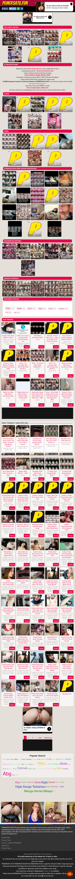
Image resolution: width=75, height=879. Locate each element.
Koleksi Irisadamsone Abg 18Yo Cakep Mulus (8, 583)
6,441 (40, 738)
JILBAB (11, 341)
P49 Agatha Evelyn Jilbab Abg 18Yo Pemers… (54, 126)
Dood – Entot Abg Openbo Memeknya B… (65, 184)
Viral (54, 790)
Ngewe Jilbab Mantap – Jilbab (23, 472)
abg (17, 312)
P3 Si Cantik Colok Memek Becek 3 (54, 163)
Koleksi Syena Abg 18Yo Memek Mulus (23, 609)
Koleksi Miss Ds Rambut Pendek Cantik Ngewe (23, 554)
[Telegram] (21, 8)
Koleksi (56, 782)
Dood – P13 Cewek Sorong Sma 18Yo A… (37, 200)
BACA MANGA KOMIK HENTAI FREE (37, 75)
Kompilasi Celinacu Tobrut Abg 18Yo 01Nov (54, 59)
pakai (4, 759)
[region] (37, 438)
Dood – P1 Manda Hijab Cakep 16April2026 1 (37, 365)
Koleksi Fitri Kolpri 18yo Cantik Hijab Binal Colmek (22, 666)
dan (17, 764)
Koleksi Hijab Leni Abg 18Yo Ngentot (23, 694)
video (26, 764)
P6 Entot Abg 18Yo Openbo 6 (37, 147)
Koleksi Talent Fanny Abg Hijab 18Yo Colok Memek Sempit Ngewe (67, 554)
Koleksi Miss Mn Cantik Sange (52, 638)
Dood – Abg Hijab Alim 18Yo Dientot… (37, 217)
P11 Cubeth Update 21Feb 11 (9, 147)
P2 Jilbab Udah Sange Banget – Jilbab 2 (67, 473)
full (8, 312)
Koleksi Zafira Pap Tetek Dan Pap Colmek (52, 497)
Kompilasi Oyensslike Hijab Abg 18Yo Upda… (14, 126)
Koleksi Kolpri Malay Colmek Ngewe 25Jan (66, 583)
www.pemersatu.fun (35, 69)
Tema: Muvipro (46, 854)
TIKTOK (6, 375)
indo (63, 759)
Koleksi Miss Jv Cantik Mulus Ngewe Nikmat (8, 554)
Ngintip (62, 782)
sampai (8, 759)
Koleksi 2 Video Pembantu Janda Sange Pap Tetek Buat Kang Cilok (23, 498)
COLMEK (4, 339)
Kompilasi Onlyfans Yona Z (15, 59)
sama (13, 775)
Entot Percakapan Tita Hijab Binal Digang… (9, 293)
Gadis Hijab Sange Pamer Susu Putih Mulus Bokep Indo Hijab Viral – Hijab (37, 395)
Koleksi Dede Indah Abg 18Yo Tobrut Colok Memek (8, 666)
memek (49, 768)
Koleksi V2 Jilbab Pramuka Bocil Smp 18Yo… (51, 200)
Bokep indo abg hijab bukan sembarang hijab (66, 365)
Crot (59, 782)
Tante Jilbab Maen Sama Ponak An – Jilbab (8, 473)
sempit (23, 759)
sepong (43, 768)
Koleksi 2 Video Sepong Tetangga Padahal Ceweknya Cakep (8, 366)
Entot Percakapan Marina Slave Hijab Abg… (66, 293)
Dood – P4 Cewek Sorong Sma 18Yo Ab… (9, 184)
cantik (49, 759)
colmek (22, 768)
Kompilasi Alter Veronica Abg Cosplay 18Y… (34, 59)
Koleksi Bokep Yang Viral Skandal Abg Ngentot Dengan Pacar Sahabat (8, 498)
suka (13, 764)
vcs (46, 764)
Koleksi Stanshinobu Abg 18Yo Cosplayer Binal (66, 527)
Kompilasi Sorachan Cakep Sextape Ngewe (66, 256)
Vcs (62, 786)
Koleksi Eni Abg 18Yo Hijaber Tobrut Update (66, 666)
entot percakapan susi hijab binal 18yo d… (51, 293)
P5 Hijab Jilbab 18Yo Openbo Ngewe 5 (51, 109)
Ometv (48, 787)
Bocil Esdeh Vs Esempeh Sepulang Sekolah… (14, 233)
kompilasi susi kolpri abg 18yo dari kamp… (37, 256)
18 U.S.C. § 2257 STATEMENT (12, 843)
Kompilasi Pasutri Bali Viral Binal (65, 43)
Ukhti (21, 782)
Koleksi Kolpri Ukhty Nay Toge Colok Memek (37, 695)
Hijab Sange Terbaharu (30, 786)
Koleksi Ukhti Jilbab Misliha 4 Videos (8, 336)
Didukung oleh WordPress (32, 854)
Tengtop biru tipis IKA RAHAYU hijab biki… (9, 200)
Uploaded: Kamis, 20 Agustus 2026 (22, 447)
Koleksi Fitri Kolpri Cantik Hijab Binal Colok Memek (52, 583)
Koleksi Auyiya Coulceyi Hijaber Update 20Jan (8, 695)
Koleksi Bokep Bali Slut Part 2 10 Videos (51, 42)
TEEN (11, 343)
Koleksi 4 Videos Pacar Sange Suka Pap (37, 497)
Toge (27, 782)
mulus (43, 759)
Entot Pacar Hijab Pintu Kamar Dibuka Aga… (9, 217)
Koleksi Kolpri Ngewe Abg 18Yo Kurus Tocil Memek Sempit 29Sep (23, 640)
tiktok (11, 768)
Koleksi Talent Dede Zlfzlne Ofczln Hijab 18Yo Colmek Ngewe (52, 667)
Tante (52, 786)
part (20, 759)
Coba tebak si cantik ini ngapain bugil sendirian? (66, 337)
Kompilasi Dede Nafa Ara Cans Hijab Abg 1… (37, 42)
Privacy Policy (6, 840)
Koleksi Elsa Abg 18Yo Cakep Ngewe (52, 694)
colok (38, 769)
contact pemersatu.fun (38, 83)
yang (54, 768)
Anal (56, 787)
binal (31, 308)
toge (7, 764)
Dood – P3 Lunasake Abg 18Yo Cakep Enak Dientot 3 (52, 366)
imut (69, 764)
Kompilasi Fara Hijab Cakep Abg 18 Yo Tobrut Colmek (22, 441)
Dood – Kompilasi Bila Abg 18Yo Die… (34, 234)
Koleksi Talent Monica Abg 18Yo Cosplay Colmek (37, 554)
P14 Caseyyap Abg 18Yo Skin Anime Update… (66, 200)
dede (21, 308)
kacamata (65, 768)
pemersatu (29, 759)
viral (10, 308)
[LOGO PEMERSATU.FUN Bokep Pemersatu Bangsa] (15, 3)
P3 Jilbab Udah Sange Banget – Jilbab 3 (52, 473)
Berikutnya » (48, 738)
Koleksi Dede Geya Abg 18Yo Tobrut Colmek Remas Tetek (37, 667)
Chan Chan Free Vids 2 (23, 184)
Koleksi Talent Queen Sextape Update (37, 639)
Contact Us (5, 845)
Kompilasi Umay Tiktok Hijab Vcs (66, 439)
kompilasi (63, 309)
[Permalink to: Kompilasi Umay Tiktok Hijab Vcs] (66, 431)
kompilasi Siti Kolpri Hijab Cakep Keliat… (9, 256)
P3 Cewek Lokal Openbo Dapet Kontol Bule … (35, 163)
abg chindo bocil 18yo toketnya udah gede (66, 146)
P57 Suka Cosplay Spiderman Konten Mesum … (15, 163)
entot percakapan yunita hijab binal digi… (37, 293)
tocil (4, 764)
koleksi (68, 759)
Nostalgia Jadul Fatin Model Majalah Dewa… (54, 234)
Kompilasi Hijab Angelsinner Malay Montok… (34, 126)
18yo (41, 763)
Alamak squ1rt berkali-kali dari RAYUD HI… (52, 217)
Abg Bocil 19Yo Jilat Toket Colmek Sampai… (51, 146)
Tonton (12, 347)
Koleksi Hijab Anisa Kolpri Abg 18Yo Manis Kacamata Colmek (37, 611)
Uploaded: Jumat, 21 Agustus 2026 (8, 449)
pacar (30, 768)
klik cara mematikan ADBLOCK (37, 88)
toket (22, 764)
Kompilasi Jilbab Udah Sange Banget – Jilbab (37, 473)
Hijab (44, 782)
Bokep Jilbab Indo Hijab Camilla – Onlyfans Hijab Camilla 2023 (22, 395)
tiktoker (15, 768)
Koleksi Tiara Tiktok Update (23, 582)
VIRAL (8, 344)
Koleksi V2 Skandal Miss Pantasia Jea (8, 525)
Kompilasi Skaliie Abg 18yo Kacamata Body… (23, 293)
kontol (34, 759)
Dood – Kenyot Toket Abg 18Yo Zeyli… (66, 217)
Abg (17, 782)
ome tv (30, 782)
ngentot (59, 759)
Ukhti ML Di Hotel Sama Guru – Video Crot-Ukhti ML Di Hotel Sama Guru (52, 338)
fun (8, 768)
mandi (53, 759)
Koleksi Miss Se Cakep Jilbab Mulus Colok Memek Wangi (8, 611)
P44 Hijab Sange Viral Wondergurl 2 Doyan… (66, 109)
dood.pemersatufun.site (45, 71)
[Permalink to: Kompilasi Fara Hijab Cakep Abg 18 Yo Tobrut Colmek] (22, 431)
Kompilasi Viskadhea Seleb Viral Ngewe (9, 42)
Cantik (59, 786)
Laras (24, 782)
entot (52, 308)
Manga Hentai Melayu (38, 791)
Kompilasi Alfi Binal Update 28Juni (23, 43)
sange (55, 764)
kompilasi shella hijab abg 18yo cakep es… (52, 256)
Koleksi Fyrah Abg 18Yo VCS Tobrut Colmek (66, 639)
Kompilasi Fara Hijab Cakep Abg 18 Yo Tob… (23, 256)
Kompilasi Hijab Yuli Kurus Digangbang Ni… (28, 273)
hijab (42, 308)
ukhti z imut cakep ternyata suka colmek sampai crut (23, 338)
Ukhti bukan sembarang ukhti (37, 336)
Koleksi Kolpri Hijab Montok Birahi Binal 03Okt (8, 639)
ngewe (34, 768)
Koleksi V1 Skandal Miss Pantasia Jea (23, 525)
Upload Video (6, 837)
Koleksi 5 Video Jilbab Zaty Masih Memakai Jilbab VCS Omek (66, 395)
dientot (39, 759)
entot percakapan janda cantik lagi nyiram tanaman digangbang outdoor (8, 442)
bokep (16, 759)
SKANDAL (6, 343)
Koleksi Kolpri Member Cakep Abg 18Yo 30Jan (37, 583)
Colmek (51, 782)
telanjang (30, 764)
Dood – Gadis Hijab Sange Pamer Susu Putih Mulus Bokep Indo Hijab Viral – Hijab (52, 396)
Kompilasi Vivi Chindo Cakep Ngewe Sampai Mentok (37, 441)
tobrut (10, 764)
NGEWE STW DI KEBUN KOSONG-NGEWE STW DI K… (51, 183)
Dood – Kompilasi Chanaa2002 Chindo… (23, 217)
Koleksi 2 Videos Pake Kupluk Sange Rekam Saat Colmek (67, 498)
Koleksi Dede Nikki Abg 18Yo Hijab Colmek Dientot (52, 610)
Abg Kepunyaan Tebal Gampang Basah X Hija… (23, 200)
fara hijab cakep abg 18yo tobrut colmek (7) (51, 440)
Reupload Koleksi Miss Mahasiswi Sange (37, 526)
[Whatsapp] (18, 8)
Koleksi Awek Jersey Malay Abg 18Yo (52, 554)
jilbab (63, 763)
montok (4, 768)
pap (19, 764)
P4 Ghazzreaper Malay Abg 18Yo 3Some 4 (23, 146)
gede (11, 759)
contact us (47, 871)
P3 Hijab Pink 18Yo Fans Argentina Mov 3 (37, 109)
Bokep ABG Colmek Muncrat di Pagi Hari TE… (37, 184)
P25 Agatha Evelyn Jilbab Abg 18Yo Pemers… (9, 109)
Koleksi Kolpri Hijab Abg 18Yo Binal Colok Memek (67, 610)
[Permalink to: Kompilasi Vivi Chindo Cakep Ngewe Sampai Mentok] (37, 431)
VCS (64, 404)
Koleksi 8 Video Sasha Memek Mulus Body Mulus (52, 526)
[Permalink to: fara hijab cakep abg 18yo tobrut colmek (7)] (51, 431)
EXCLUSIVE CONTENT (8, 340)
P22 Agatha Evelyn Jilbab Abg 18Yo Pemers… (23, 109)
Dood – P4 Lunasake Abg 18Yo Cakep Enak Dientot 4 (22, 366)
